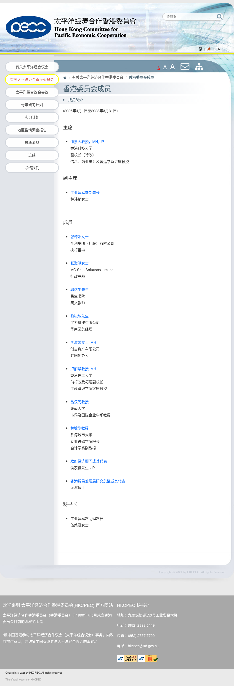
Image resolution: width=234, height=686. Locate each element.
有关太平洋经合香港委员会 (32, 79)
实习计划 (32, 117)
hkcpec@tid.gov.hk (143, 645)
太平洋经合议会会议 (32, 92)
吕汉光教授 (79, 401)
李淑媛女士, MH (83, 342)
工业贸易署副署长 (85, 192)
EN (218, 48)
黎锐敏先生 (79, 316)
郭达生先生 (79, 289)
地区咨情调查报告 (32, 129)
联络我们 (32, 167)
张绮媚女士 (79, 236)
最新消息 (32, 142)
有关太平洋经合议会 (32, 66)
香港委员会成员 (141, 77)
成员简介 (75, 99)
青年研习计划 (32, 104)
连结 (32, 155)
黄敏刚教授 (79, 428)
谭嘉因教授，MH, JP (87, 141)
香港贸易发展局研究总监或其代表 (97, 481)
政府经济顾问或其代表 (88, 461)
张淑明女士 (79, 263)
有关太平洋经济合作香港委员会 (97, 77)
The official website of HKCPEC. (23, 679)
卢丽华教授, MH (83, 368)
